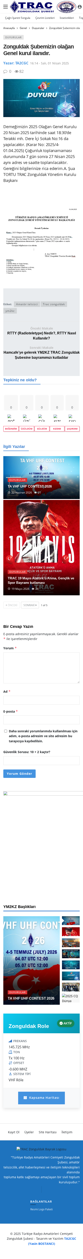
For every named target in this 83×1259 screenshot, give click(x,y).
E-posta (10, 711)
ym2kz (10, 311)
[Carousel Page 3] (71, 942)
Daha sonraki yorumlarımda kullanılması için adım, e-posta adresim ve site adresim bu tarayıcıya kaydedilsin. (43, 736)
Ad (7, 691)
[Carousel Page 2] (71, 931)
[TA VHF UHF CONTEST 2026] (41, 477)
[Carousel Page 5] (71, 964)
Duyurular (13, 37)
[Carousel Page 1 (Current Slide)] (71, 920)
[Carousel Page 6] (71, 976)
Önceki (12, 605)
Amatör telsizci (27, 304)
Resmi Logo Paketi (41, 1209)
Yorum (10, 648)
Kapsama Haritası (43, 1097)
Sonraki (29, 605)
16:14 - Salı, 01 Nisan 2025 (49, 63)
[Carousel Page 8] (71, 998)
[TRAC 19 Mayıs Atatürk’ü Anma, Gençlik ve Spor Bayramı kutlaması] (41, 547)
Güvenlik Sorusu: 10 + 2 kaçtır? (26, 752)
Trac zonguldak (54, 304)
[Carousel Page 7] (71, 987)
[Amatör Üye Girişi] (79, 6)
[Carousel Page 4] (71, 953)
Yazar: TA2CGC (15, 63)
